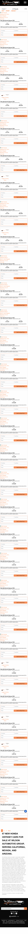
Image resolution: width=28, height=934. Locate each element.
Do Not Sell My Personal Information (15, 921)
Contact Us (4, 920)
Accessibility (11, 920)
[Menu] (25, 3)
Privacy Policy (19, 920)
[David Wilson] (11, 3)
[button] (25, 811)
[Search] (25, 908)
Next (9, 831)
